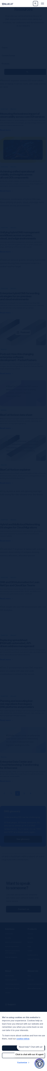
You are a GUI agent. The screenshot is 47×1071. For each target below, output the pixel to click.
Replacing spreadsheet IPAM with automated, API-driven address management (17, 643)
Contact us (23, 909)
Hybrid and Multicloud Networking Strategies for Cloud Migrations (20, 526)
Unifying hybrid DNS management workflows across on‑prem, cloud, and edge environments (19, 235)
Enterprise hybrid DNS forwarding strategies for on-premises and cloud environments (19, 296)
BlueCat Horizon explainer (15, 469)
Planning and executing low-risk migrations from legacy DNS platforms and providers (17, 704)
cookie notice (22, 1038)
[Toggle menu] (42, 3)
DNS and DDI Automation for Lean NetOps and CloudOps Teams (19, 584)
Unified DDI (9, 934)
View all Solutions (11, 957)
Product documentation (36, 984)
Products (32, 929)
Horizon (30, 934)
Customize (22, 1062)
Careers (8, 992)
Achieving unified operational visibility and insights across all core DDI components (17, 174)
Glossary (31, 980)
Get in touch (9, 976)
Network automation (12, 946)
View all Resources (34, 988)
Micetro (30, 942)
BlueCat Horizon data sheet (16, 414)
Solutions (9, 929)
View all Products (34, 959)
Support (12, 1004)
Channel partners (11, 980)
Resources (33, 971)
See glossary (23, 839)
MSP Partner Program (12, 988)
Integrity (30, 938)
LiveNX (30, 951)
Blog (29, 976)
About (8, 971)
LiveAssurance (33, 955)
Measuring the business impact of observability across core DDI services (22, 115)
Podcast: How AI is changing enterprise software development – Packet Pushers (18, 357)
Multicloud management (13, 942)
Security (8, 938)
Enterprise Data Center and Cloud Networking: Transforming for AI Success (19, 764)
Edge (29, 946)
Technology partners (12, 984)
